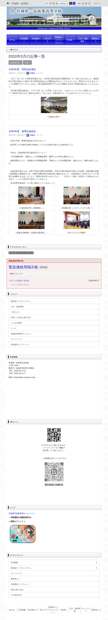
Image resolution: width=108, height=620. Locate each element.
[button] (24, 40)
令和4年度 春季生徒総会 (22, 131)
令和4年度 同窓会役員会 (22, 69)
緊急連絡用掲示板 (24, 266)
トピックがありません (19, 280)
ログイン (97, 3)
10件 (27, 62)
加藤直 (32, 73)
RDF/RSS (43, 267)
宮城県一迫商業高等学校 (22, 3)
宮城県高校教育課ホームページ (21, 513)
